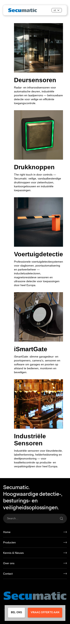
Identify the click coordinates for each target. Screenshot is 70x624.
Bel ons (16, 612)
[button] (57, 10)
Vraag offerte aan (45, 612)
